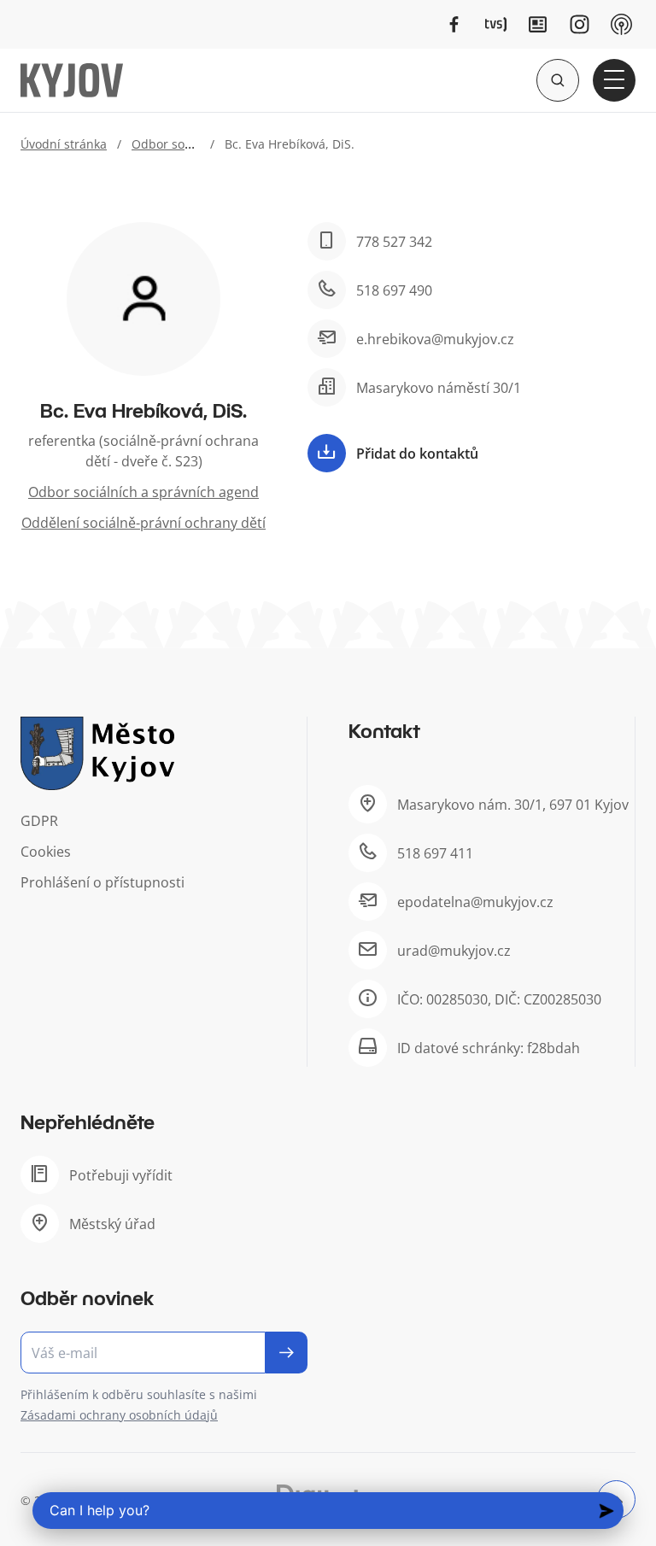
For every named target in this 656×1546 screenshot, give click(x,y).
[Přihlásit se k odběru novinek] (287, 1352)
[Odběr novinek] (164, 1352)
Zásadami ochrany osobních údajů (119, 1415)
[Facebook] (454, 24)
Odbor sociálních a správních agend (143, 492)
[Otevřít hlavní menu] (614, 80)
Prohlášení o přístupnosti (102, 882)
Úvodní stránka (63, 144)
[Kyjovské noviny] (538, 24)
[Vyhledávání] (557, 80)
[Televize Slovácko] (496, 24)
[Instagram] (579, 24)
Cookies (45, 851)
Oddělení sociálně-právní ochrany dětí (143, 522)
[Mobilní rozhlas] (621, 24)
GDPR (39, 820)
